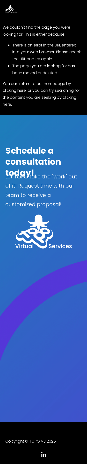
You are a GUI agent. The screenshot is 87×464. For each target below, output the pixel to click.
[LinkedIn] (43, 454)
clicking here (14, 90)
